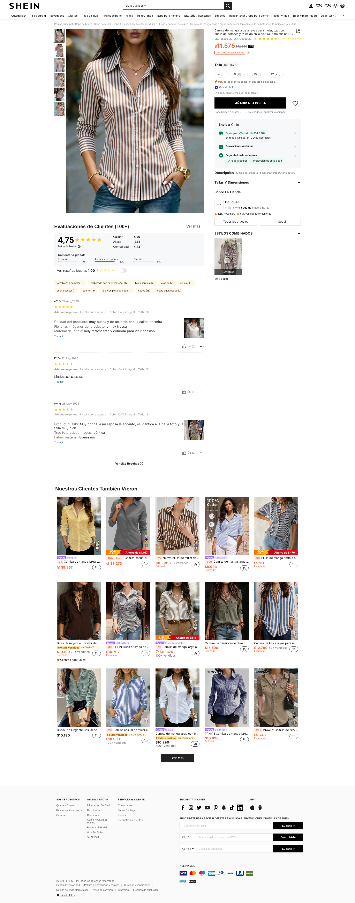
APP (252, 799)
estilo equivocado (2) (169, 290)
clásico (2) (167, 282)
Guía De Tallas (95, 832)
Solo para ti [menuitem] (39, 15)
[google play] (260, 809)
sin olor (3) (186, 282)
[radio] (221, 74)
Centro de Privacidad (68, 885)
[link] (318, 5)
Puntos (122, 815)
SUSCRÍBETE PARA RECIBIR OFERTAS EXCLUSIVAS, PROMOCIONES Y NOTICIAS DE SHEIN (234, 818)
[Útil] (184, 346)
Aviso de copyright (103, 890)
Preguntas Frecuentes (130, 820)
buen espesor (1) (66, 290)
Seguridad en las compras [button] (241, 155)
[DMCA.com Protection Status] (192, 881)
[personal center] (310, 5)
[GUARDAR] (295, 103)
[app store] (252, 809)
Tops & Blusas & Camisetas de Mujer (134, 24)
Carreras (61, 815)
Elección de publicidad (146, 890)
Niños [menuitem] (129, 15)
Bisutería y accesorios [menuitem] (197, 15)
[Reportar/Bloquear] (201, 346)
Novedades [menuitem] (57, 15)
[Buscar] (228, 6)
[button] (335, 5)
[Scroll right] (343, 16)
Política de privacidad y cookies (101, 885)
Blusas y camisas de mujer (173, 24)
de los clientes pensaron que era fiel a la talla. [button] (246, 81)
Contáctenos (125, 805)
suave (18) (144, 290)
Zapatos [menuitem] (220, 15)
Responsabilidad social (69, 810)
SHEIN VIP (93, 837)
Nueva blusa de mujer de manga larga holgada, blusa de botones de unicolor (177, 558)
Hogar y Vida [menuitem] (281, 15)
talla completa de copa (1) (116, 290)
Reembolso (93, 815)
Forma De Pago (127, 810)
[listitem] (228, 256)
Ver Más (177, 758)
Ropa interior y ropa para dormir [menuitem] (249, 15)
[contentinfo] (241, 873)
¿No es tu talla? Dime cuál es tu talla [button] (235, 93)
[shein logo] (24, 6)
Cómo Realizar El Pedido (97, 821)
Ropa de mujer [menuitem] (90, 15)
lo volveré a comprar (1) (70, 282)
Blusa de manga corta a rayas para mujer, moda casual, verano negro (276, 558)
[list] (212, 808)
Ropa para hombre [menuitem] (168, 15)
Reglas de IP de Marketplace (72, 890)
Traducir (59, 336)
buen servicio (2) (144, 282)
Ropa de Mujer (83, 24)
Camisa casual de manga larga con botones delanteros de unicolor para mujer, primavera (128, 558)
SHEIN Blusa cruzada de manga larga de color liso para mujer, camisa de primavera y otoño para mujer (128, 647)
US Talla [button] (229, 64)
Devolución (93, 810)
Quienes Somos (65, 805)
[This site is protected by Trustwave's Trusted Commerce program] (183, 881)
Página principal (63, 24)
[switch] (123, 270)
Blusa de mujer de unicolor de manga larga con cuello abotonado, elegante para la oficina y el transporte (79, 643)
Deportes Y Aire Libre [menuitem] (334, 15)
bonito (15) (89, 290)
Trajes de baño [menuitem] (113, 15)
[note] (128, 552)
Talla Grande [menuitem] (145, 15)
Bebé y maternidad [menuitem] (305, 15)
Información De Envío (99, 805)
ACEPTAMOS (187, 866)
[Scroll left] (338, 16)
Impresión (123, 890)
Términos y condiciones (137, 885)
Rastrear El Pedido (97, 827)
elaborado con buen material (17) (109, 282)
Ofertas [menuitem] (72, 15)
